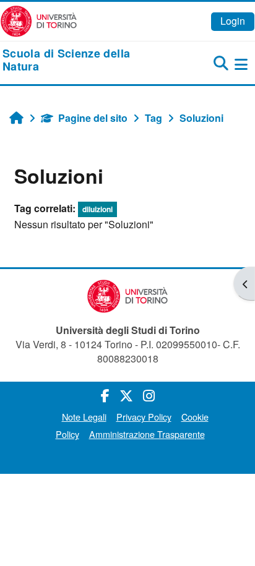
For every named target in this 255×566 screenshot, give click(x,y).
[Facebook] (105, 395)
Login (232, 21)
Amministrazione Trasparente (147, 433)
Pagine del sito (92, 118)
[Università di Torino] (38, 20)
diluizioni (97, 209)
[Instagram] (149, 395)
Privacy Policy (143, 416)
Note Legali (84, 416)
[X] (126, 395)
